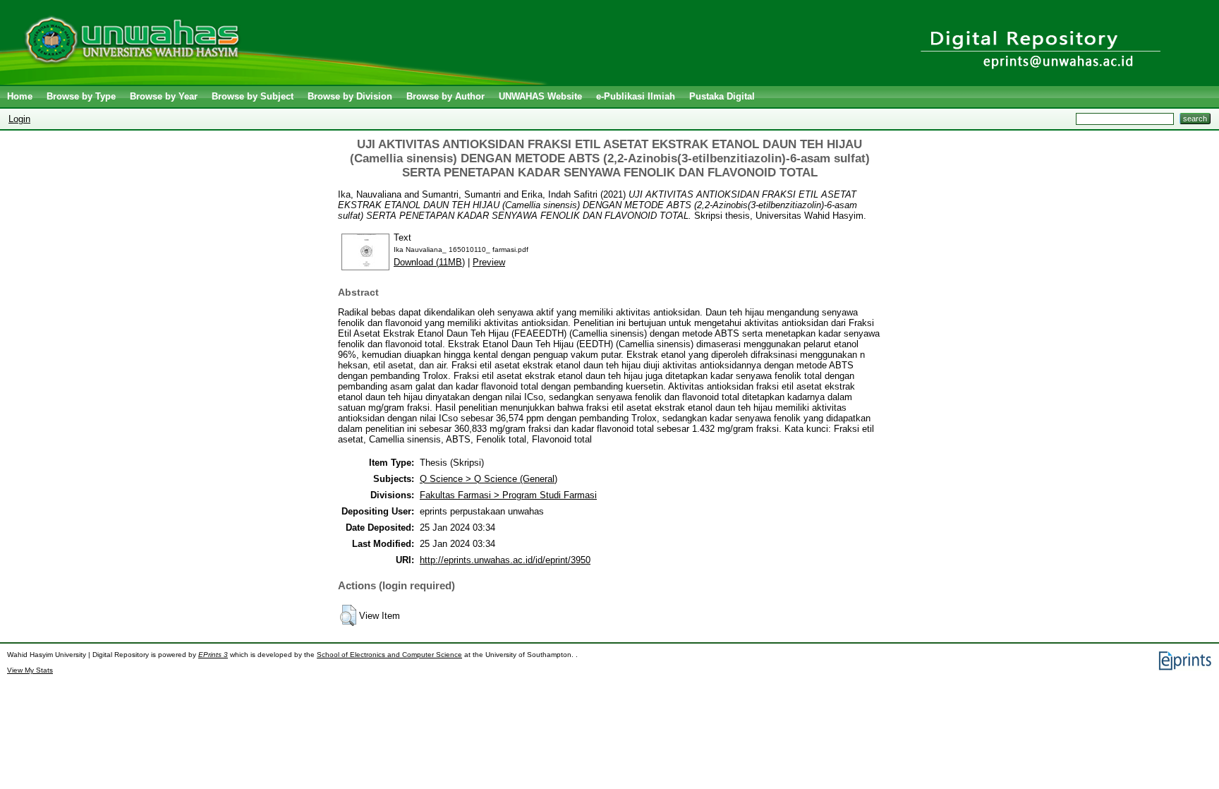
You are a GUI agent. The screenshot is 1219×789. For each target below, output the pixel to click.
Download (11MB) (429, 262)
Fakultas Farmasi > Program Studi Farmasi (508, 495)
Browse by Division (350, 96)
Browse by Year (164, 96)
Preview (489, 262)
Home (19, 96)
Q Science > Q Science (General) (488, 479)
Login (19, 119)
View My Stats (30, 670)
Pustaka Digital (722, 96)
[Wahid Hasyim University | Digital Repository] (277, 81)
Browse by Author (445, 96)
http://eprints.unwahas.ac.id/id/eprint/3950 (505, 560)
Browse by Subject (252, 96)
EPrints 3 (213, 654)
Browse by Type (81, 96)
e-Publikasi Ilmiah (635, 96)
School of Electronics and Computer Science (389, 654)
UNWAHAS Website (540, 96)
